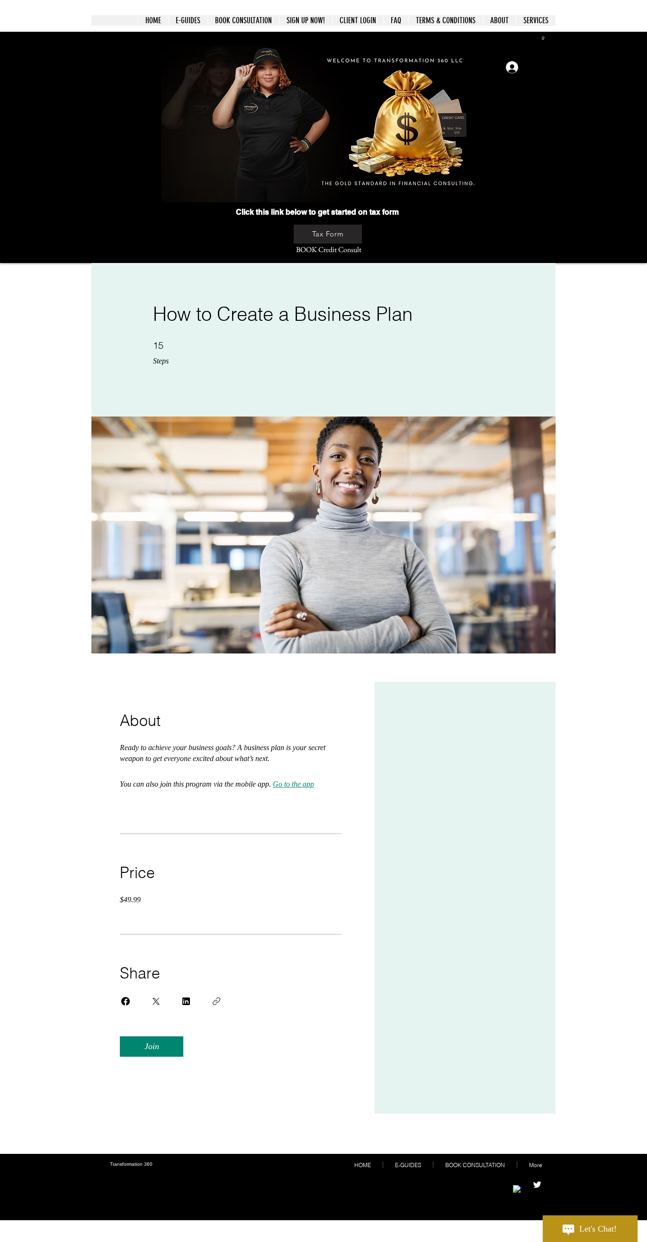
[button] (539, 38)
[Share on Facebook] (125, 1001)
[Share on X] (156, 1001)
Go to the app (293, 784)
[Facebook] (517, 1190)
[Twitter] (537, 1184)
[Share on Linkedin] (186, 1001)
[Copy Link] (216, 1001)
